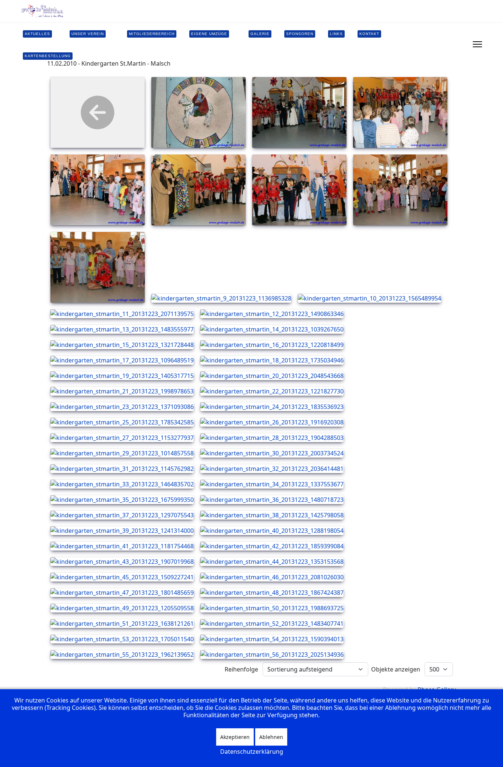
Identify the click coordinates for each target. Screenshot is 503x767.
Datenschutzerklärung (251, 751)
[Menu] (477, 44)
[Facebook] (441, 40)
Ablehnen (271, 736)
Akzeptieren (235, 736)
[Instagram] (441, 49)
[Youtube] (453, 40)
